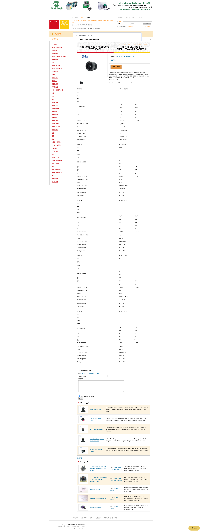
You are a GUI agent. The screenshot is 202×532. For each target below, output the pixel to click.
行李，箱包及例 (56, 169)
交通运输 (54, 50)
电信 (53, 139)
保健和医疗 (55, 59)
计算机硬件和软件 (57, 173)
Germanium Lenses (95, 507)
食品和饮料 (55, 182)
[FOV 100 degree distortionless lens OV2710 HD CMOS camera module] (83, 483)
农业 (53, 62)
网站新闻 (75, 518)
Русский (76, 17)
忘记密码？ (130, 26)
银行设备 (54, 176)
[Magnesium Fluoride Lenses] (83, 501)
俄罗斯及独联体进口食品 (59, 56)
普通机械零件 (55, 108)
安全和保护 (55, 84)
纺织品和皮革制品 (57, 160)
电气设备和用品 (56, 145)
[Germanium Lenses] (83, 510)
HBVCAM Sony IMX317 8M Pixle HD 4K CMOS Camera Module (98, 468)
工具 (53, 96)
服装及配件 (55, 114)
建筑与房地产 (55, 102)
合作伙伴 (98, 518)
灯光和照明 (55, 130)
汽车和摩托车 (55, 124)
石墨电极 (54, 148)
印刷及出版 (55, 78)
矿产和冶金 (55, 151)
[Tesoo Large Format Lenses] (83, 453)
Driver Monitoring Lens (96, 429)
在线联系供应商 (116, 67)
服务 (127, 17)
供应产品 (113, 60)
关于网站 (120, 17)
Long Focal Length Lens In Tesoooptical (97, 440)
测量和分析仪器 (56, 127)
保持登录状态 (122, 26)
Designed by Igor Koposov (78, 528)
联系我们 (141, 17)
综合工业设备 (55, 163)
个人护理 (54, 44)
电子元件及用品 (56, 142)
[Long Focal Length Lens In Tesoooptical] (83, 444)
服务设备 (54, 111)
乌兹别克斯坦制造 (57, 47)
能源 (53, 166)
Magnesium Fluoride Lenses (98, 498)
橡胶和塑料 (55, 121)
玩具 (53, 133)
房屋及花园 (55, 105)
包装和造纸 (55, 72)
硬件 (53, 154)
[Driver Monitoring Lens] (83, 432)
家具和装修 (55, 87)
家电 (53, 93)
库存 (53, 99)
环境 (53, 136)
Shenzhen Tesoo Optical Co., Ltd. (124, 56)
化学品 (53, 75)
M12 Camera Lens (95, 409)
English (88, 17)
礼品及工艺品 (55, 157)
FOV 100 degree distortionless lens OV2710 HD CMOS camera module (98, 479)
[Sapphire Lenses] (83, 492)
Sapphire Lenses (95, 489)
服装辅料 (54, 117)
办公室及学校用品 (57, 69)
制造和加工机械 (56, 65)
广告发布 (133, 17)
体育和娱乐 (55, 53)
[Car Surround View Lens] (83, 422)
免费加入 (149, 26)
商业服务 (54, 81)
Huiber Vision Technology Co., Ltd (116, 468)
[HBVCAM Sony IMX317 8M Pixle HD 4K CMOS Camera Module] (83, 471)
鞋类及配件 (55, 179)
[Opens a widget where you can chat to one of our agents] (194, 528)
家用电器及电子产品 (57, 90)
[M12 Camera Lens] (83, 412)
